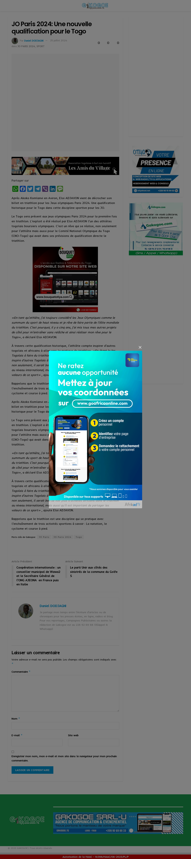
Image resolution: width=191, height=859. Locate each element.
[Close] (140, 347)
